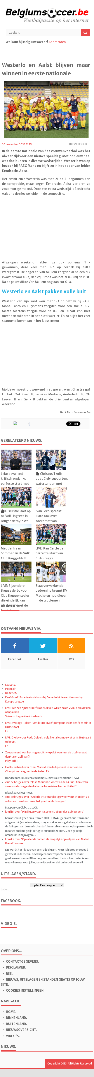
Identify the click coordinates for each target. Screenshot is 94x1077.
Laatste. (10, 684)
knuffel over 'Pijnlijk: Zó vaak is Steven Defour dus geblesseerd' (44, 811)
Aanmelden (57, 42)
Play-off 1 (11, 760)
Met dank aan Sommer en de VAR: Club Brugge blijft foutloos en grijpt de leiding (16, 558)
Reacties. (11, 693)
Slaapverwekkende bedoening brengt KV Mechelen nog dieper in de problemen (51, 593)
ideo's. (13, 1036)
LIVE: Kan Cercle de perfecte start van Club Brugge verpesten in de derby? (49, 558)
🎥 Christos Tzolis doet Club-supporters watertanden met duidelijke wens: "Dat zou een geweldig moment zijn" (52, 486)
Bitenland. (16, 1024)
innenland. (16, 1018)
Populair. (10, 688)
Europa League (14, 701)
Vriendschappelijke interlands (23, 716)
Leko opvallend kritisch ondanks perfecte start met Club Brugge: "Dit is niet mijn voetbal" (15, 483)
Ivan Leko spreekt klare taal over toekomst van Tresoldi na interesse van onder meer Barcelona (51, 523)
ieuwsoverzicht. (21, 1030)
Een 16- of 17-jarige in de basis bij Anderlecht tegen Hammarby (44, 697)
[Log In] (66, 42)
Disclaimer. (15, 967)
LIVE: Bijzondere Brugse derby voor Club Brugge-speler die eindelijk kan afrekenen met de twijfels (15, 598)
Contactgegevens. (22, 962)
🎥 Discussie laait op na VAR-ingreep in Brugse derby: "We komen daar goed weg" (16, 521)
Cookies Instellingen (24, 990)
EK (7, 731)
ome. (11, 1012)
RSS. (9, 974)
